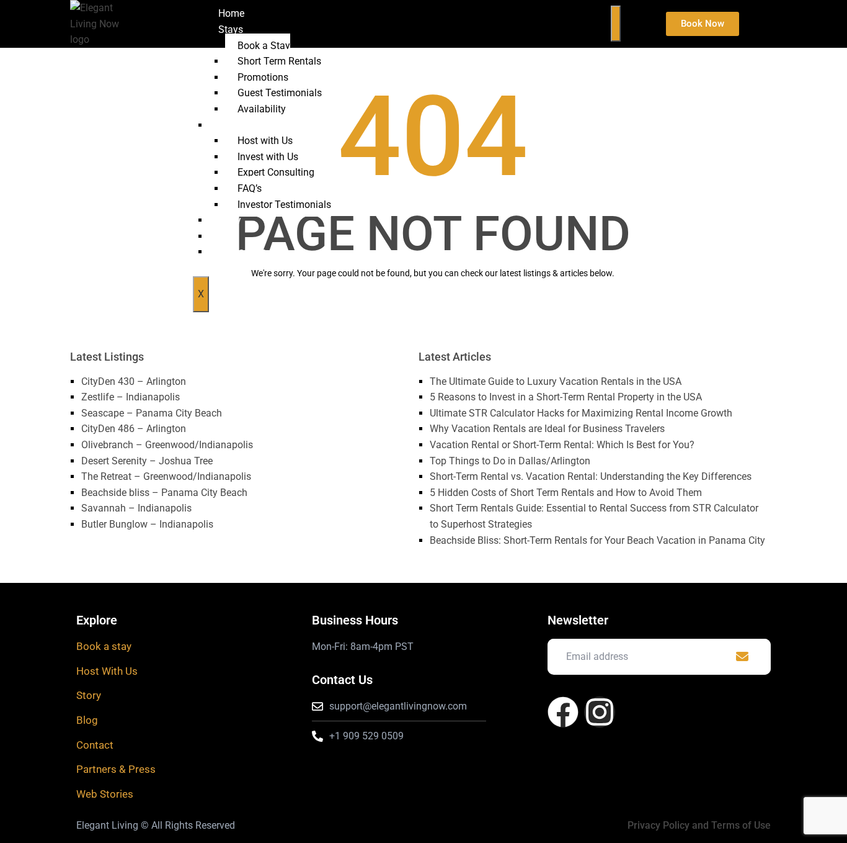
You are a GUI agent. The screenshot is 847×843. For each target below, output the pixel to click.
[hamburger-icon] (616, 24)
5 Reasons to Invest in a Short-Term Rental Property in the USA (566, 397)
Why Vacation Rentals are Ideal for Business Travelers (547, 429)
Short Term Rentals (279, 61)
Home (231, 13)
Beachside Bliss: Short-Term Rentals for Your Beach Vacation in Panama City (597, 540)
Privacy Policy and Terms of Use (699, 825)
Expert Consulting (275, 172)
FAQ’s (249, 188)
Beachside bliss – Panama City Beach (164, 492)
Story (229, 220)
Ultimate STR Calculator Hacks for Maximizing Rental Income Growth (581, 413)
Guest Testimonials (279, 93)
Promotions (262, 77)
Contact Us (242, 252)
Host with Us (265, 141)
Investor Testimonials (284, 204)
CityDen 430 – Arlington (133, 381)
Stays (230, 29)
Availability (261, 109)
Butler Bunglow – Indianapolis (147, 524)
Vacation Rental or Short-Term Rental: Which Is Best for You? (562, 445)
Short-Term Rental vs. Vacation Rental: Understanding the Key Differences (591, 476)
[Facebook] (563, 712)
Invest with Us (267, 157)
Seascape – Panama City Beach (151, 413)
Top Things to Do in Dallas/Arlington (510, 461)
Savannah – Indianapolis (136, 508)
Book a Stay (263, 46)
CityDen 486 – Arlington (133, 429)
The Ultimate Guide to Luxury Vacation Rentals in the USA (555, 381)
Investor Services (255, 125)
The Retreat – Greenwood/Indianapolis (166, 476)
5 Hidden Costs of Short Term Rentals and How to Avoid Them (566, 492)
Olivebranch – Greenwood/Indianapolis (167, 445)
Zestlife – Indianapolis (130, 397)
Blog (228, 236)
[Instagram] (599, 712)
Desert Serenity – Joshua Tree (147, 461)
